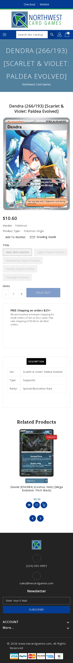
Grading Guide (46, 237)
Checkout (29, 4)
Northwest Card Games (36, 84)
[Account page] (60, 34)
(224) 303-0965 (36, 566)
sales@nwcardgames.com (36, 583)
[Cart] (67, 34)
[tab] (36, 361)
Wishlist (44, 4)
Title (6, 245)
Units (6, 286)
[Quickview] (29, 505)
